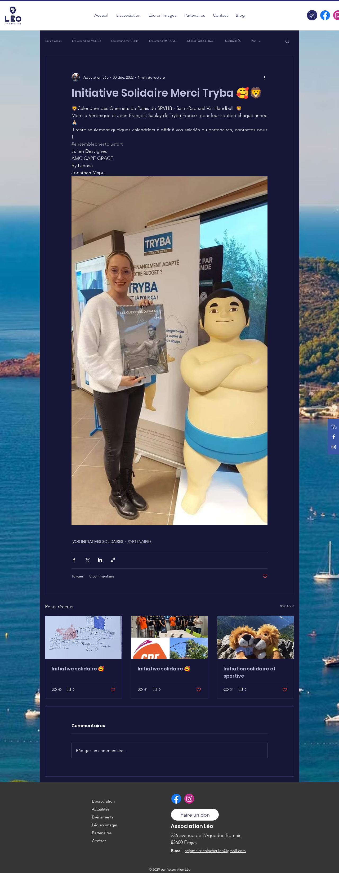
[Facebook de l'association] (325, 15)
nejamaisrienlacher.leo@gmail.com (215, 850)
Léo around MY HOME (162, 41)
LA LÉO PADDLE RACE (200, 41)
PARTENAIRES (139, 541)
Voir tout (287, 605)
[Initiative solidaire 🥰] (83, 637)
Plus (253, 41)
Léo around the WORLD (86, 41)
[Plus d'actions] (264, 77)
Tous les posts (53, 41)
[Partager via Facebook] (74, 559)
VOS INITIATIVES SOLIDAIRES (98, 541)
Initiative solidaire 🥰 (78, 668)
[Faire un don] (312, 15)
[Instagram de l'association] (334, 447)
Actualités (100, 809)
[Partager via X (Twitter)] (87, 559)
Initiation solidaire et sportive (249, 672)
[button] (162, 15)
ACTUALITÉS (233, 41)
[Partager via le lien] (112, 559)
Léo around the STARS (125, 41)
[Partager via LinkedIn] (99, 559)
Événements (102, 817)
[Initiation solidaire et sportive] (255, 637)
